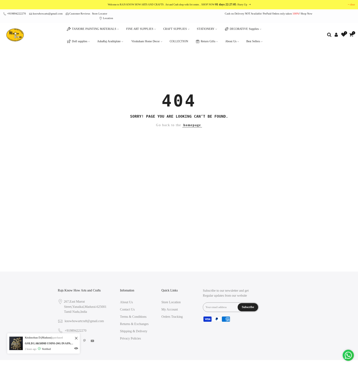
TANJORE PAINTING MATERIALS (94, 28)
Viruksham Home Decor (145, 41)
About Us (230, 41)
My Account (169, 309)
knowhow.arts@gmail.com (48, 13)
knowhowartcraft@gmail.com (84, 321)
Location (107, 18)
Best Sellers (253, 41)
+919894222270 (16, 13)
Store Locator (99, 13)
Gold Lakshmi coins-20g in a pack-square (49, 343)
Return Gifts (208, 41)
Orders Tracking (172, 316)
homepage (192, 125)
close (352, 4)
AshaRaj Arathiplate (109, 41)
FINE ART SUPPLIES (139, 28)
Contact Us (127, 309)
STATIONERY (205, 28)
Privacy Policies (130, 338)
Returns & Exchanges (134, 324)
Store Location (171, 302)
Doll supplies (79, 41)
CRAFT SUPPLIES (175, 28)
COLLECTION (179, 41)
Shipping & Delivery (133, 331)
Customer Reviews (79, 13)
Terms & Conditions (133, 316)
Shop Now (306, 13)
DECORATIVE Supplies (244, 28)
